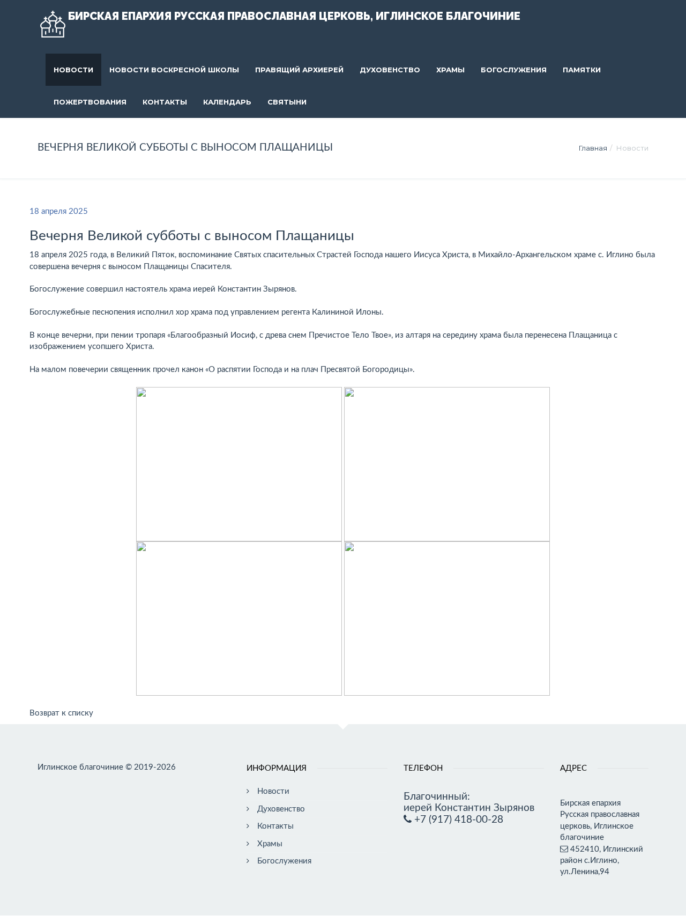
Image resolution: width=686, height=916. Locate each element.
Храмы (450, 69)
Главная (593, 148)
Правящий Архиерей (299, 69)
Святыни (287, 102)
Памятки (582, 69)
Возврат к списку (61, 713)
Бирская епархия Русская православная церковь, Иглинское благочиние (294, 16)
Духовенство (390, 69)
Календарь (227, 102)
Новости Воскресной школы (174, 69)
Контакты (165, 102)
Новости (73, 69)
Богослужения (514, 69)
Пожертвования (90, 102)
